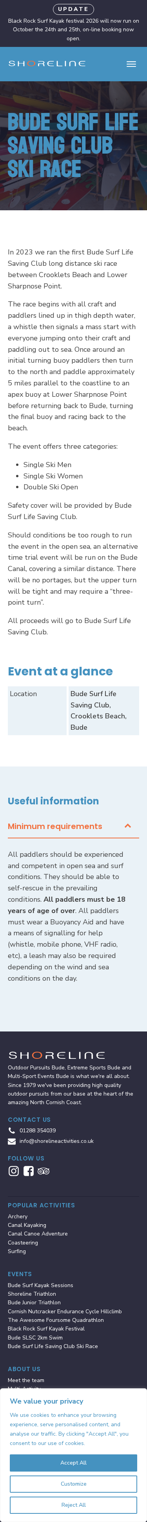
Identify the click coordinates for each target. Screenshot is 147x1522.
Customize (74, 1484)
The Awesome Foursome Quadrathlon (56, 1320)
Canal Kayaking (27, 1225)
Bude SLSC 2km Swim (35, 1337)
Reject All (74, 1505)
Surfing (17, 1251)
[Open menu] (131, 64)
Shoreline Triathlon (32, 1294)
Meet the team (26, 1380)
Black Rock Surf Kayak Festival (46, 1328)
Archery (17, 1216)
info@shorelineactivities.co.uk (57, 1141)
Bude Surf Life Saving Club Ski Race (53, 1346)
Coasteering (23, 1242)
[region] (73, 1455)
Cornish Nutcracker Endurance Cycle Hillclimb (65, 1311)
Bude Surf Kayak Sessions (40, 1285)
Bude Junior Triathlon (34, 1302)
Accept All (73, 1462)
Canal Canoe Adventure (38, 1233)
